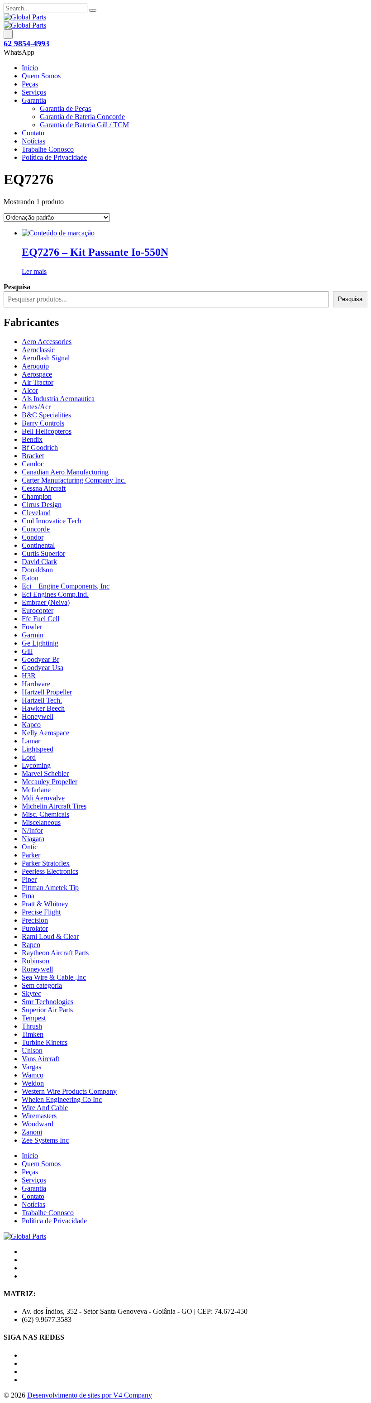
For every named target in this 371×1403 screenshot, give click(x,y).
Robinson (35, 961)
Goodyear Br (40, 659)
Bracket (33, 456)
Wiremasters (39, 1116)
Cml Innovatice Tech (51, 521)
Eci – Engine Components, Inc (65, 586)
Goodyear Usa (42, 667)
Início (30, 68)
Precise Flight (41, 912)
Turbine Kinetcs (44, 1042)
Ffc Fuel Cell (40, 618)
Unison (32, 1050)
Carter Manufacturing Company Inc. (74, 480)
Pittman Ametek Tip (50, 887)
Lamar (31, 741)
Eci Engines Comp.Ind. (55, 594)
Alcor (30, 390)
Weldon (33, 1083)
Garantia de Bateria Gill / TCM (84, 125)
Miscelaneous (41, 822)
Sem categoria (42, 985)
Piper (29, 879)
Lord (29, 757)
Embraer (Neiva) (46, 602)
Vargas (31, 1067)
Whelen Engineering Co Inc (62, 1099)
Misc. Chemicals (45, 814)
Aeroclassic (38, 350)
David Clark (39, 561)
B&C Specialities (46, 415)
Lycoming (36, 765)
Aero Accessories (46, 341)
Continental (38, 545)
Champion (37, 496)
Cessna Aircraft (44, 488)
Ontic (30, 847)
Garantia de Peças (65, 108)
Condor (32, 537)
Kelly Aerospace (45, 733)
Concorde (36, 529)
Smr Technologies (47, 1002)
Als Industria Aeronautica (58, 398)
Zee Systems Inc (45, 1140)
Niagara (33, 839)
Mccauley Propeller (49, 781)
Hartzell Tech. (42, 700)
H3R (29, 676)
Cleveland (36, 513)
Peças (30, 84)
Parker (31, 855)
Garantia (34, 100)
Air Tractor (37, 382)
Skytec (31, 993)
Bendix (32, 439)
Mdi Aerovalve (43, 798)
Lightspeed (37, 749)
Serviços (34, 92)
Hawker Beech (43, 708)
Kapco (31, 724)
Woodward (37, 1124)
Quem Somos (41, 76)
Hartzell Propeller (47, 692)
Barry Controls (43, 423)
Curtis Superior (43, 553)
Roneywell (37, 969)
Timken (32, 1034)
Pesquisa (350, 299)
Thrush (32, 1026)
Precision (35, 920)
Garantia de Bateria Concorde (82, 116)
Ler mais (34, 271)
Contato (33, 133)
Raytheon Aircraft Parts (55, 953)
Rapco (31, 944)
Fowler (32, 627)
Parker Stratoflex (46, 863)
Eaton (30, 578)
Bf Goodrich (40, 447)
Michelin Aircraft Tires (54, 806)
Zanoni (32, 1132)
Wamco (32, 1075)
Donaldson (37, 570)
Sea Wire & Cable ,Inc (54, 977)
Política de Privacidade (54, 157)
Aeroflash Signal (46, 358)
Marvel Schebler (45, 773)
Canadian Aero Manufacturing (65, 472)
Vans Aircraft (40, 1059)
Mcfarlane (36, 790)
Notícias (33, 141)
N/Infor (32, 830)
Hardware (36, 684)
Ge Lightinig (40, 643)
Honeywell (37, 716)
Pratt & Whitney (45, 904)
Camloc (33, 464)
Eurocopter (37, 610)
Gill (27, 651)
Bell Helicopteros (46, 431)
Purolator (35, 928)
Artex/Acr (36, 407)
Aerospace (37, 374)
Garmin (32, 635)
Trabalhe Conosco (48, 149)
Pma (28, 896)
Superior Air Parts (47, 1010)
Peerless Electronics (50, 871)
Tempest (34, 1018)
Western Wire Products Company (69, 1091)
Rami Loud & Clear (50, 936)
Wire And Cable (45, 1107)
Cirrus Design (42, 504)
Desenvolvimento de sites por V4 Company (89, 1395)
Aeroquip (35, 366)
